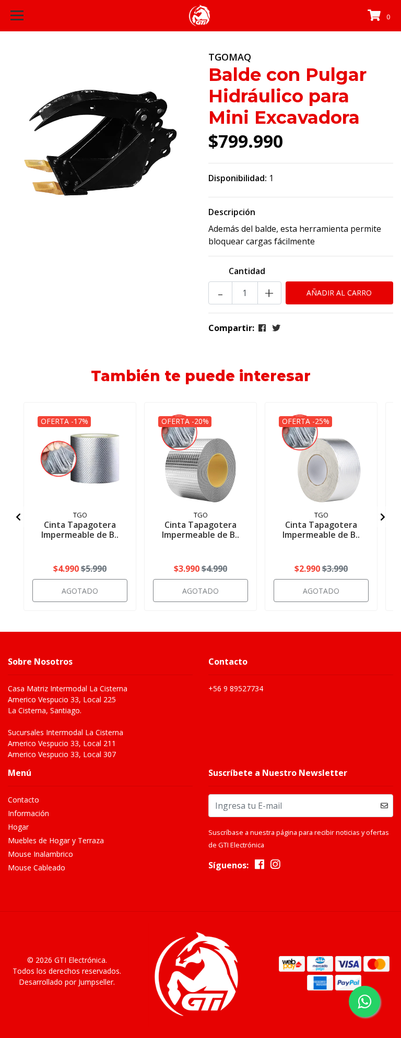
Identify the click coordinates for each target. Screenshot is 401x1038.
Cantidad (247, 271)
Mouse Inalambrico (40, 854)
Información (28, 813)
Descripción (231, 212)
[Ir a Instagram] (275, 866)
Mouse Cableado (36, 867)
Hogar (18, 827)
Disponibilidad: (237, 178)
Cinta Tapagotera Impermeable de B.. (80, 529)
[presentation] (18, 516)
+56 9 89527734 (235, 688)
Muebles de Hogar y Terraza (56, 840)
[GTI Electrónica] (200, 15)
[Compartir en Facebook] (262, 328)
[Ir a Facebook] (259, 866)
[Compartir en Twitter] (276, 328)
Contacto (23, 800)
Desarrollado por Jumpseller (66, 982)
